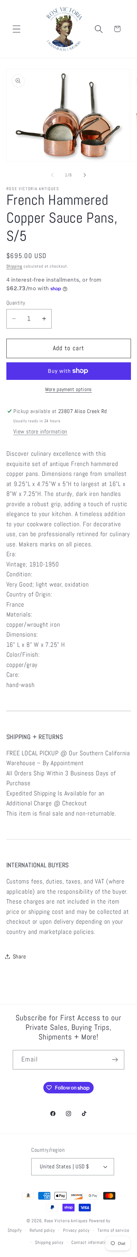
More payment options (68, 389)
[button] (16, 29)
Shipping (14, 266)
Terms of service (113, 1230)
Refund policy (42, 1230)
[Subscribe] (115, 1059)
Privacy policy (76, 1230)
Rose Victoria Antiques (66, 1221)
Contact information (90, 1242)
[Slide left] (52, 175)
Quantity (15, 302)
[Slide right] (85, 175)
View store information (40, 431)
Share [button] (19, 956)
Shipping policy (49, 1242)
